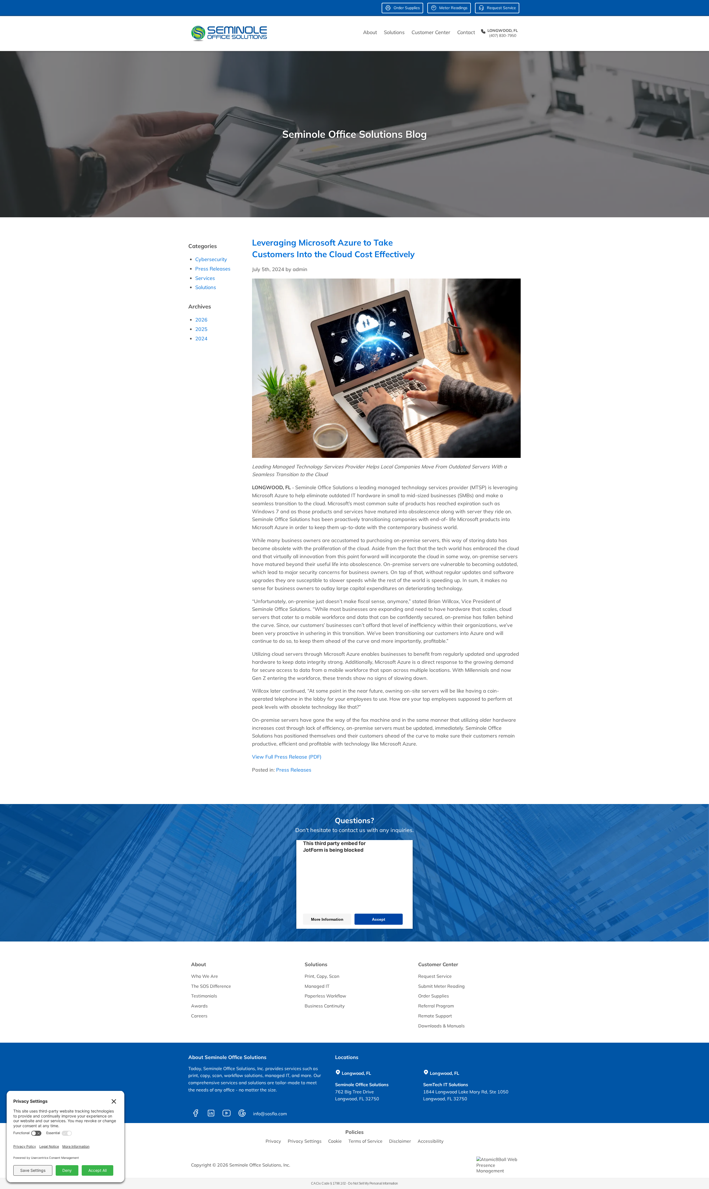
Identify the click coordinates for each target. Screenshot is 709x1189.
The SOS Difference (211, 986)
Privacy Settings (305, 1141)
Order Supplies (406, 7)
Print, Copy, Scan (322, 976)
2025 (201, 329)
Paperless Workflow (325, 996)
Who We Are (204, 976)
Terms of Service (365, 1141)
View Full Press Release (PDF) (287, 757)
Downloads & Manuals (441, 1026)
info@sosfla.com (270, 1113)
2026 (201, 320)
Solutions (394, 32)
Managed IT (317, 986)
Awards (199, 1006)
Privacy (273, 1141)
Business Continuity (325, 1006)
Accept (378, 919)
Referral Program (436, 1006)
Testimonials (204, 996)
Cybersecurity (211, 259)
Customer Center (431, 32)
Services (205, 278)
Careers (199, 1016)
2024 (201, 338)
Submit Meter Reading (441, 986)
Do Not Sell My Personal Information (373, 1183)
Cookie (335, 1141)
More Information (327, 919)
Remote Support (435, 1016)
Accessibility (431, 1141)
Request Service (501, 7)
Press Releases (293, 770)
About (370, 32)
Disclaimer (400, 1141)
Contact (466, 32)
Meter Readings (452, 7)
